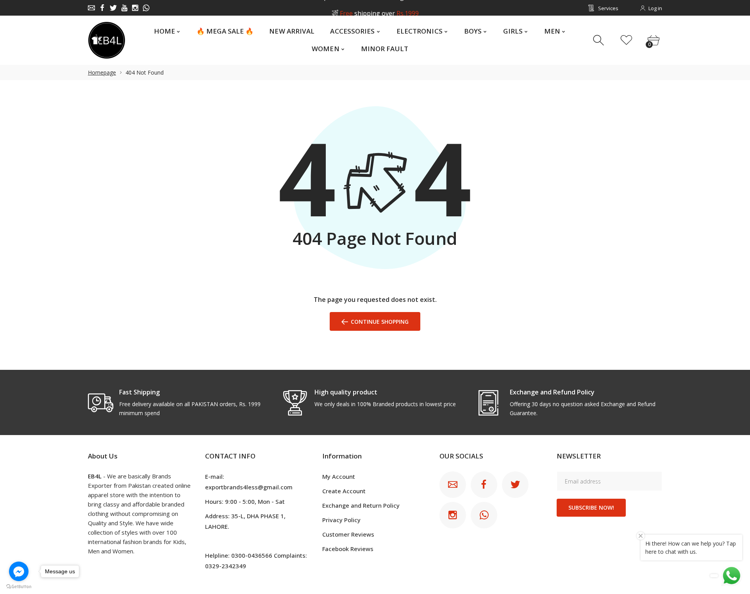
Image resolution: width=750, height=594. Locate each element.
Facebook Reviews (347, 549)
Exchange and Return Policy (361, 505)
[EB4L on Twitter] (113, 7)
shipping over (378, 8)
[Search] (599, 40)
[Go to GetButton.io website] (18, 586)
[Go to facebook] (19, 571)
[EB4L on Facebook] (102, 7)
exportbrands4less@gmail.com (249, 487)
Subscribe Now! (591, 507)
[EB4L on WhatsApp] (146, 7)
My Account (338, 476)
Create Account (344, 491)
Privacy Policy (341, 520)
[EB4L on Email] (91, 7)
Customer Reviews (348, 534)
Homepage (102, 72)
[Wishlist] (626, 40)
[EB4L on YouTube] (124, 7)
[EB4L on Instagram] (135, 7)
